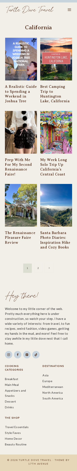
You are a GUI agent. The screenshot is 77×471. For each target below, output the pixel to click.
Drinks (9, 407)
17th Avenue (38, 463)
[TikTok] (36, 354)
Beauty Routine (16, 444)
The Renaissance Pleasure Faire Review (20, 238)
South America (53, 398)
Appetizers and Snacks (15, 393)
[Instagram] (8, 354)
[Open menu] (69, 9)
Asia (45, 375)
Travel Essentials (17, 427)
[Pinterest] (27, 354)
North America (53, 392)
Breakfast (11, 379)
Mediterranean (53, 387)
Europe (47, 381)
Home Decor (13, 438)
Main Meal (12, 384)
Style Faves (13, 432)
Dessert (10, 401)
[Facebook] (17, 354)
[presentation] (21, 59)
